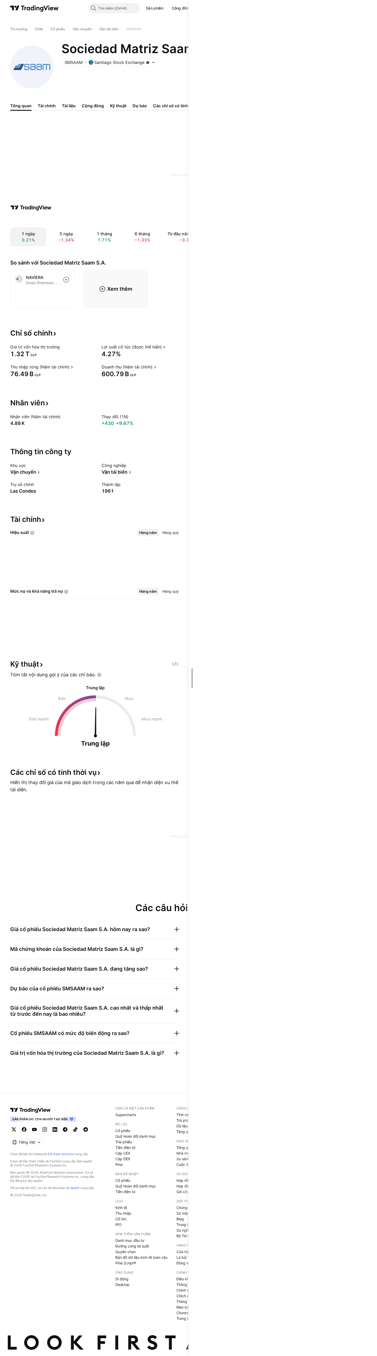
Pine (119, 1164)
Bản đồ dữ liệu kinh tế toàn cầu (141, 1257)
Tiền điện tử (125, 1147)
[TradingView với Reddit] (85, 1129)
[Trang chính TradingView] (34, 8)
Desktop (122, 1284)
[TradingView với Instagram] (44, 1129)
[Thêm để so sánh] (66, 279)
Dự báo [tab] (140, 105)
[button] (167, 8)
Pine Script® (125, 1263)
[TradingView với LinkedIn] (54, 1129)
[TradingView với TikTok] (75, 1129)
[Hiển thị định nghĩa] (63, 347)
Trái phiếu (123, 1142)
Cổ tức (121, 1219)
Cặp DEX (122, 1159)
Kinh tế (121, 1207)
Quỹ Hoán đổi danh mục (135, 1136)
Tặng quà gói (187, 1131)
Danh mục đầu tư (129, 1240)
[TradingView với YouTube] (34, 1129)
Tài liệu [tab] (69, 105)
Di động (121, 1279)
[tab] (148, 532)
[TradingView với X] (13, 1129)
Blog (180, 1219)
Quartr (75, 1188)
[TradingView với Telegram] (65, 1129)
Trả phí (182, 1120)
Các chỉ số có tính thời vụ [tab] (178, 105)
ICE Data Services (61, 1154)
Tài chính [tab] (47, 105)
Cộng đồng (181, 8)
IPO (118, 1224)
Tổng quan (185, 1147)
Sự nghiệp (185, 1230)
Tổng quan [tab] (21, 105)
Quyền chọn (125, 1252)
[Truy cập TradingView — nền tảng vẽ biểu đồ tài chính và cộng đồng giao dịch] (31, 207)
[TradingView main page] (30, 1110)
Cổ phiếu (122, 1130)
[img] (147, 62)
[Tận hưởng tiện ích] (175, 664)
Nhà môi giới (186, 1153)
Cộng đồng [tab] (93, 105)
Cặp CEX (122, 1153)
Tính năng (184, 1115)
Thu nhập (123, 1213)
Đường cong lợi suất (132, 1246)
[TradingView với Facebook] (24, 1129)
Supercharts (125, 1115)
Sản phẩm (154, 8)
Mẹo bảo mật (187, 1307)
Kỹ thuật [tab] (118, 105)
